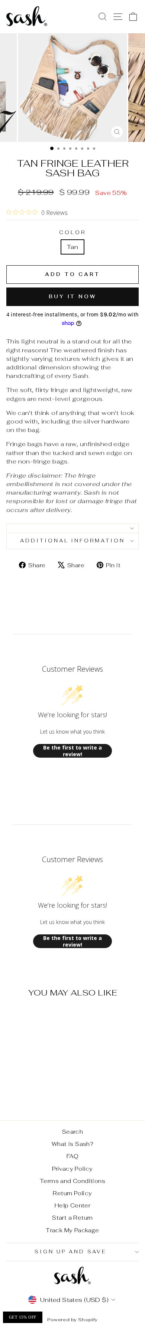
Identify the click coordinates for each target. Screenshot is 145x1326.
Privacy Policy (72, 1168)
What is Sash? (72, 1143)
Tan (72, 247)
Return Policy (72, 1193)
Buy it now (72, 296)
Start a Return (72, 1217)
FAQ (72, 1156)
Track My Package (72, 1230)
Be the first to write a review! (72, 751)
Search (72, 1131)
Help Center (73, 1205)
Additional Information (72, 541)
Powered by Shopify (72, 1319)
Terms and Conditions (72, 1180)
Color (72, 232)
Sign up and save (71, 1252)
